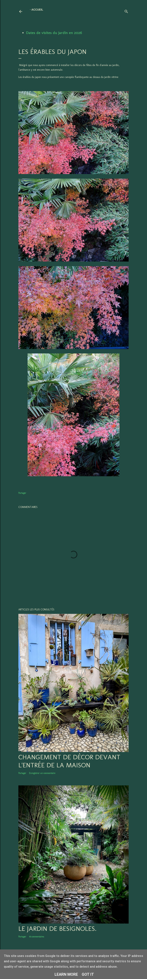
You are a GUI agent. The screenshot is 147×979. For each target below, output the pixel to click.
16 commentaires (36, 936)
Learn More (66, 974)
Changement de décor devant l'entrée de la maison (69, 761)
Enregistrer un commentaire (42, 773)
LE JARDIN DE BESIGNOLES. (57, 929)
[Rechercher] (126, 10)
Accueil (37, 9)
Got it (88, 974)
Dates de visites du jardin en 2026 (54, 32)
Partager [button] (22, 493)
